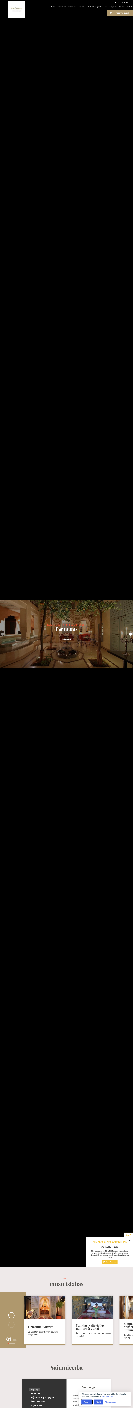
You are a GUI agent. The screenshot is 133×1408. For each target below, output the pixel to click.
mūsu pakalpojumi (111, 7)
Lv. (118, 2)
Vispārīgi (35, 1389)
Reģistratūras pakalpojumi (42, 1397)
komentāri (82, 7)
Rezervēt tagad (122, 13)
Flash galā (125, 1265)
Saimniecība (72, 7)
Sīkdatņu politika (108, 1396)
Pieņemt (87, 1402)
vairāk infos (66, 640)
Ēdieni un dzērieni (39, 1401)
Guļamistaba (36, 1405)
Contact (129, 7)
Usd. (127, 2)
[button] (8, 1343)
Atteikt (98, 1402)
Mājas (53, 7)
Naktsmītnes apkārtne (95, 7)
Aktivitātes (35, 1393)
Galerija (121, 7)
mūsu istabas (61, 7)
